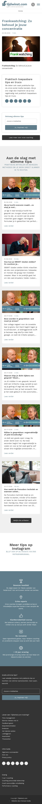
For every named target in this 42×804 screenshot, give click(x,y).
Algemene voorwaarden (10, 752)
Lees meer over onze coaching (21, 138)
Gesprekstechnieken (9, 726)
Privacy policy (6, 757)
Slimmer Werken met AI (10, 720)
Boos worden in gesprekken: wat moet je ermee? (19, 320)
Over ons (5, 755)
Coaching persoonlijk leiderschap (13, 780)
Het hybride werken (8, 731)
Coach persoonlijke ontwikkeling (13, 783)
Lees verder (9, 226)
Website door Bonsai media (21, 801)
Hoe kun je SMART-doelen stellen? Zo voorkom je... (20, 263)
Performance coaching (10, 786)
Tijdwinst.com (22, 798)
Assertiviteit (6, 736)
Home (20, 11)
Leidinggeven (6, 733)
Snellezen (5, 728)
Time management (8, 718)
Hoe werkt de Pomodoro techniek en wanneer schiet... (21, 490)
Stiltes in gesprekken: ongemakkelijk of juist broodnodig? (21, 433)
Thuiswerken (6, 739)
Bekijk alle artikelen (21, 520)
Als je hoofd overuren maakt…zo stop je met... (19, 206)
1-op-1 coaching (7, 778)
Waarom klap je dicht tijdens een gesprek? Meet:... (19, 377)
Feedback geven (7, 723)
